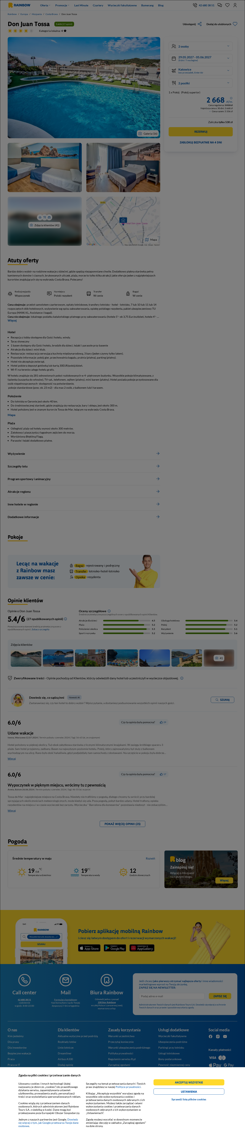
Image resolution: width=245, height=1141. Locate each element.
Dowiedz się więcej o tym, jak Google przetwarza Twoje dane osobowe (48, 1123)
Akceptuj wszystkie (190, 1083)
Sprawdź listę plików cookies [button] (189, 1099)
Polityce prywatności (128, 1086)
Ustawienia (195, 1092)
